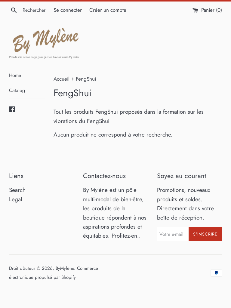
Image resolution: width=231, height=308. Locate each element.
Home (15, 75)
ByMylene (65, 268)
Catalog (17, 90)
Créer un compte (107, 10)
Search (17, 190)
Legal (15, 199)
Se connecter (68, 10)
